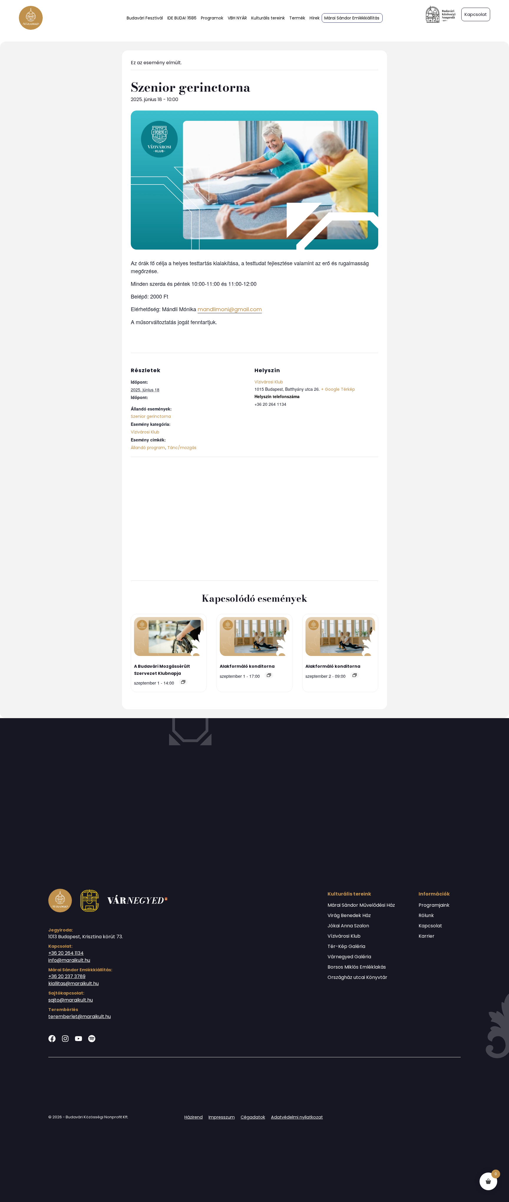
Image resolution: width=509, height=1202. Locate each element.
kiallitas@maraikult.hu (73, 983)
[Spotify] (91, 1038)
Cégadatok (253, 1117)
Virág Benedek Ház (349, 916)
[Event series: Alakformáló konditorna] (269, 675)
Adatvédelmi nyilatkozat (297, 1117)
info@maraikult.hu (69, 960)
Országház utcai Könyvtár (357, 977)
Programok (212, 18)
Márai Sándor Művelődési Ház (361, 905)
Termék (297, 18)
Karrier (426, 936)
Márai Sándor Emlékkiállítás (351, 18)
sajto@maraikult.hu (70, 1000)
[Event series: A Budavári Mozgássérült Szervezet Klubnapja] (183, 682)
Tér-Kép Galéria (346, 946)
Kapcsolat (430, 926)
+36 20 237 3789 (66, 976)
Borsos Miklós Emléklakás (357, 967)
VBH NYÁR (237, 18)
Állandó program (148, 448)
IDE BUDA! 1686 (181, 18)
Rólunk (426, 916)
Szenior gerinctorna (151, 416)
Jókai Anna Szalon (348, 926)
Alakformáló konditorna (247, 666)
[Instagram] (65, 1038)
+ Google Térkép (338, 389)
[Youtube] (78, 1038)
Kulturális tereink (268, 18)
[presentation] (169, 637)
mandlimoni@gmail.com (230, 309)
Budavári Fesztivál (145, 18)
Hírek (315, 18)
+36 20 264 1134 (66, 953)
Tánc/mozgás (181, 448)
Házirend (193, 1117)
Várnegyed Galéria (349, 957)
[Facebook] (52, 1038)
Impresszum (222, 1117)
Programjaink (434, 905)
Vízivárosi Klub (145, 432)
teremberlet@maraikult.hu (79, 1016)
